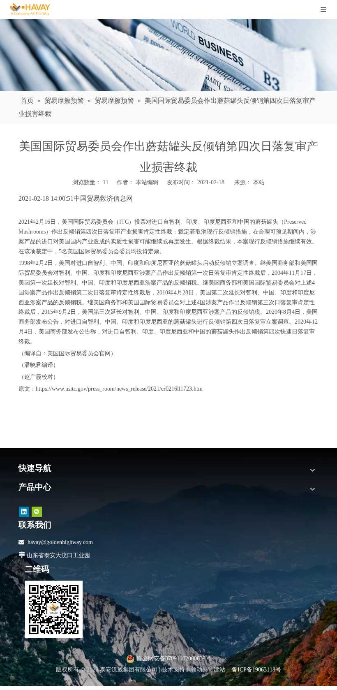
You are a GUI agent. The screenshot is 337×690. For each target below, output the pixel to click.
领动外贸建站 (208, 670)
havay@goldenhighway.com (60, 542)
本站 (259, 182)
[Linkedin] (24, 511)
